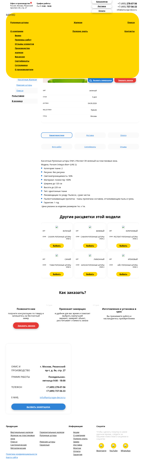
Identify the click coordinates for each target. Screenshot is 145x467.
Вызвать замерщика (102, 80)
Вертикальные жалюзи (21, 432)
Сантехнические (18, 444)
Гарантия (77, 454)
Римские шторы (24, 85)
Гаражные (45, 444)
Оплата (123, 135)
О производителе (24, 69)
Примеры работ (23, 39)
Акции (76, 432)
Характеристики (56, 135)
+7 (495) (127, 3)
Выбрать (57, 245)
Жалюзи (78, 22)
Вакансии (20, 56)
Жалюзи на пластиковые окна (22, 437)
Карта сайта (12, 457)
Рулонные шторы (19, 22)
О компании (16, 31)
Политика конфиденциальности (21, 454)
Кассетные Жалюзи (27, 79)
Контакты (129, 31)
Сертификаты (22, 61)
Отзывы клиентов (24, 44)
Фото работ (56, 147)
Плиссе (131, 22)
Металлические (18, 448)
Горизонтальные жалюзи (52, 432)
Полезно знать (80, 31)
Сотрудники (21, 65)
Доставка (90, 135)
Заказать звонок (125, 80)
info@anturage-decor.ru (127, 9)
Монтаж (77, 448)
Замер (76, 441)
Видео (18, 35)
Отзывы (123, 147)
